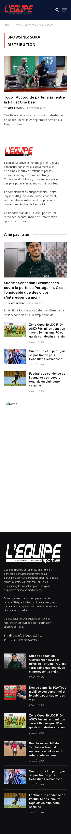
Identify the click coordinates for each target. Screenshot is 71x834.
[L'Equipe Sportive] (19, 10)
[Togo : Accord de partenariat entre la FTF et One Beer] (35, 74)
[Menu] (64, 9)
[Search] (57, 9)
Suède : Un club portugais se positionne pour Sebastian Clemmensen (47, 355)
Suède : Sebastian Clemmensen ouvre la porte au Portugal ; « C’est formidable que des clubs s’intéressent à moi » (47, 663)
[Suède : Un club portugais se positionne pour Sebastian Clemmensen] (15, 356)
